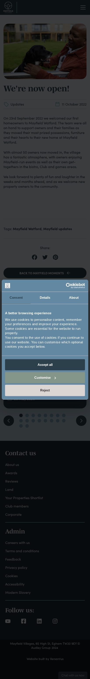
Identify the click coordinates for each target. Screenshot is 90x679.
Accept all (45, 364)
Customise (42, 377)
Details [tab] (45, 297)
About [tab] (74, 297)
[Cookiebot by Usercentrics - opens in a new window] (66, 285)
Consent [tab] (16, 297)
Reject (45, 390)
